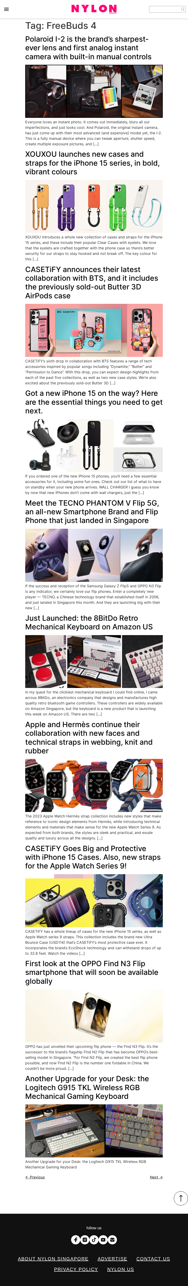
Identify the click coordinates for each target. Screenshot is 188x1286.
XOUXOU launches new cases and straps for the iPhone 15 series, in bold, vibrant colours (92, 163)
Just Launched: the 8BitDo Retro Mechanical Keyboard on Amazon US (89, 622)
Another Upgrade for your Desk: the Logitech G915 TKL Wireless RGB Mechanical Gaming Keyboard (87, 1087)
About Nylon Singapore (53, 1258)
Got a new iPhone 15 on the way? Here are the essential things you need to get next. (94, 402)
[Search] (183, 9)
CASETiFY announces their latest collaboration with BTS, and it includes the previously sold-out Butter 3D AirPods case (91, 282)
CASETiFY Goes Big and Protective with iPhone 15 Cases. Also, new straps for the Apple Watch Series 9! (93, 857)
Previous (35, 1177)
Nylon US (120, 1269)
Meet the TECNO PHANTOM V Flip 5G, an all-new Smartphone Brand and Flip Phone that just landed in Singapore (92, 512)
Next (156, 1177)
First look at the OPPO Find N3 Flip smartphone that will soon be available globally (91, 972)
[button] (6, 9)
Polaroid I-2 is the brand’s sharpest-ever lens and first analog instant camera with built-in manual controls (88, 48)
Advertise (112, 1258)
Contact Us (153, 1258)
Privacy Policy (76, 1269)
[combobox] (164, 9)
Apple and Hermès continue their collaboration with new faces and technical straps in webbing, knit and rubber (89, 737)
